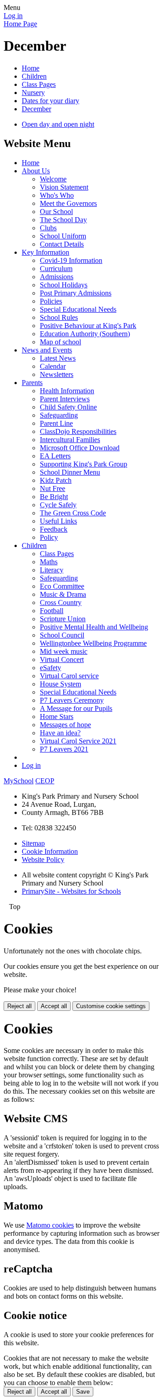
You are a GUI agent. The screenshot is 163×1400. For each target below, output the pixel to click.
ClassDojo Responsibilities (78, 431)
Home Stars (56, 716)
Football (51, 610)
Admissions (56, 277)
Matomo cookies (50, 1225)
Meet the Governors (68, 203)
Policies (51, 301)
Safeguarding (59, 415)
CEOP (44, 781)
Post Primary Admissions (75, 293)
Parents (32, 382)
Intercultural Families (70, 439)
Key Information (45, 252)
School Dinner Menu (70, 472)
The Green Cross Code (73, 513)
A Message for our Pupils (76, 708)
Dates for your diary (50, 101)
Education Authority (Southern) (85, 334)
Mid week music (63, 651)
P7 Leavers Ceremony (72, 700)
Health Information (67, 391)
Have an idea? (60, 733)
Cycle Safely (58, 505)
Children (34, 76)
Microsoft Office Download (80, 448)
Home (30, 68)
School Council (62, 635)
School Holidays (63, 285)
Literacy (51, 570)
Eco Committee (62, 586)
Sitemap (33, 843)
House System (60, 684)
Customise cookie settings (111, 1006)
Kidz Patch (56, 480)
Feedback (53, 529)
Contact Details (62, 244)
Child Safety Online (68, 407)
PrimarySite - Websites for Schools (71, 891)
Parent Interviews (65, 399)
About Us (36, 171)
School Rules (59, 317)
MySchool (19, 781)
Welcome (53, 179)
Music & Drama (63, 594)
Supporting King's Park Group (83, 464)
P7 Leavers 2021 (64, 749)
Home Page (20, 24)
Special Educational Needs (78, 309)
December (36, 109)
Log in (13, 15)
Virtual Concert (62, 659)
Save (83, 1391)
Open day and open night (58, 124)
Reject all (19, 1006)
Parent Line (56, 423)
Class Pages (39, 84)
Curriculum (56, 268)
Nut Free (52, 488)
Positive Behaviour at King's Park (88, 325)
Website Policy (43, 859)
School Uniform (63, 236)
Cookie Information (50, 851)
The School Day (63, 220)
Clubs (48, 228)
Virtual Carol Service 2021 (78, 741)
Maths (49, 562)
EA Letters (55, 456)
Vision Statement (64, 187)
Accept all (54, 1006)
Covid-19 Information (71, 260)
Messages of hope (65, 725)
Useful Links (58, 521)
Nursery (33, 92)
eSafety (50, 667)
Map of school (60, 342)
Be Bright (54, 496)
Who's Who (57, 195)
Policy (49, 537)
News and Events (47, 350)
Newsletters (56, 374)
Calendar (53, 366)
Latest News (58, 358)
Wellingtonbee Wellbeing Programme (93, 643)
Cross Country (61, 602)
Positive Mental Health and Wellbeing (94, 627)
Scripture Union (63, 619)
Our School (56, 211)
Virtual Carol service (69, 676)
